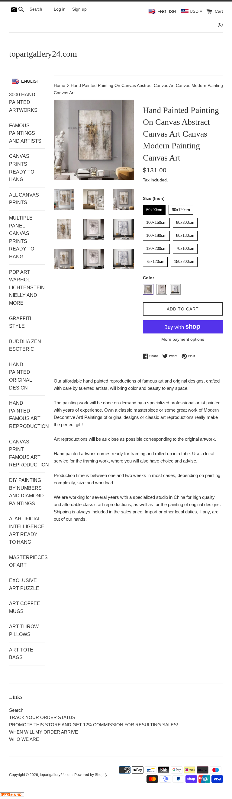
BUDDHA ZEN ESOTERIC (25, 345)
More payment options (182, 339)
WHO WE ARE (24, 739)
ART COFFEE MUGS (24, 607)
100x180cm (156, 234)
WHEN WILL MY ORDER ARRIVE (43, 731)
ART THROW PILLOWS (24, 630)
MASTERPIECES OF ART (27, 561)
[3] (175, 289)
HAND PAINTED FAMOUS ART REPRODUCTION (27, 414)
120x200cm (156, 247)
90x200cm (185, 221)
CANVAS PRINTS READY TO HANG (21, 168)
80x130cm (185, 234)
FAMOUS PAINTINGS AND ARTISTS (25, 133)
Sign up (79, 9)
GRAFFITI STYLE (20, 322)
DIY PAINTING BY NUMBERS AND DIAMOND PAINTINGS (26, 492)
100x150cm (156, 221)
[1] (148, 289)
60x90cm (154, 208)
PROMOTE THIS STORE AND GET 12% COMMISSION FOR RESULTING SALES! (93, 724)
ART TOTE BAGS (21, 653)
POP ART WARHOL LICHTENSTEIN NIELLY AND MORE (27, 288)
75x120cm (155, 260)
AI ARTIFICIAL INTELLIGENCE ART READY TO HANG (26, 530)
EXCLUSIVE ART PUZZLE (24, 584)
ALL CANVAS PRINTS (24, 198)
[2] (161, 289)
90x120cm (181, 208)
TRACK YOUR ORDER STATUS (42, 717)
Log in (60, 9)
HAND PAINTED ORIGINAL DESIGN (20, 376)
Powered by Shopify (90, 775)
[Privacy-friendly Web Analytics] (12, 795)
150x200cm (184, 260)
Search (16, 710)
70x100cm (185, 247)
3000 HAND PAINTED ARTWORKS (23, 102)
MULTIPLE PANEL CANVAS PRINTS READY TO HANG (21, 237)
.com (43, 53)
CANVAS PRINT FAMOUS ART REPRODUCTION (27, 453)
